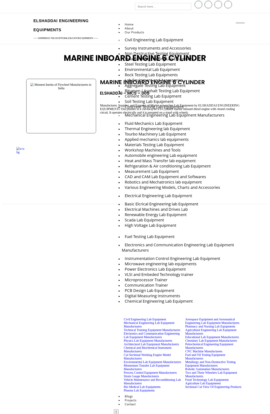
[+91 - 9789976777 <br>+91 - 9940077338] (24, 7)
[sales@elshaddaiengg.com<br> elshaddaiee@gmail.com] (81, 7)
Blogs (129, 396)
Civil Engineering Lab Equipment (154, 39)
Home (129, 24)
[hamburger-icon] (240, 23)
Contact (130, 404)
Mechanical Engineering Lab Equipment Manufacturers (175, 115)
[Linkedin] (208, 4)
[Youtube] (218, 4)
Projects (130, 400)
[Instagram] (228, 4)
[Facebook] (198, 4)
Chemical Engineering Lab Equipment (159, 301)
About (129, 28)
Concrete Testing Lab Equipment (154, 106)
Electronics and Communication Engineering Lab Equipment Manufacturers (178, 247)
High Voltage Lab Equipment (150, 225)
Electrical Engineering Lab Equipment (158, 195)
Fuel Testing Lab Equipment (150, 236)
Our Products (134, 32)
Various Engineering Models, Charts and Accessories (172, 187)
